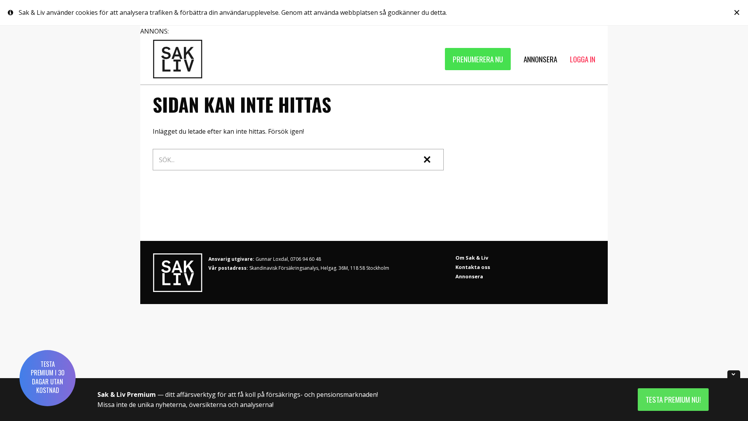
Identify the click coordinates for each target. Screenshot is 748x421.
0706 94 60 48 (305, 259)
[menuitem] (478, 59)
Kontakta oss (472, 267)
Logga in (582, 59)
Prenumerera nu (478, 59)
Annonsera (469, 276)
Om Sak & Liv (471, 257)
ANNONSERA (540, 59)
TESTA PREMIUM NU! (673, 399)
